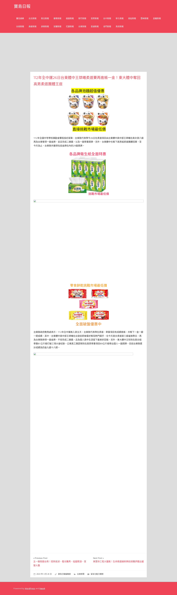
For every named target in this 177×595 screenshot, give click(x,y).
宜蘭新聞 (57, 26)
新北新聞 (45, 18)
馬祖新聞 (119, 26)
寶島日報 (22, 6)
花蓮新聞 (70, 26)
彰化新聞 (119, 18)
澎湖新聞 (95, 26)
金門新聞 (107, 26)
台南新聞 (20, 26)
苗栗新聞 (95, 18)
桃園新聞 (70, 18)
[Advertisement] (88, 52)
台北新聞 (32, 18)
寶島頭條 (20, 18)
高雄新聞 (32, 26)
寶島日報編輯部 (64, 574)
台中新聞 (107, 18)
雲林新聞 (144, 18)
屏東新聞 (45, 26)
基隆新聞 (57, 18)
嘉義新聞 (157, 18)
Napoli (42, 588)
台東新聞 (82, 26)
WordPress (30, 588)
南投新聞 (132, 18)
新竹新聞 (82, 18)
